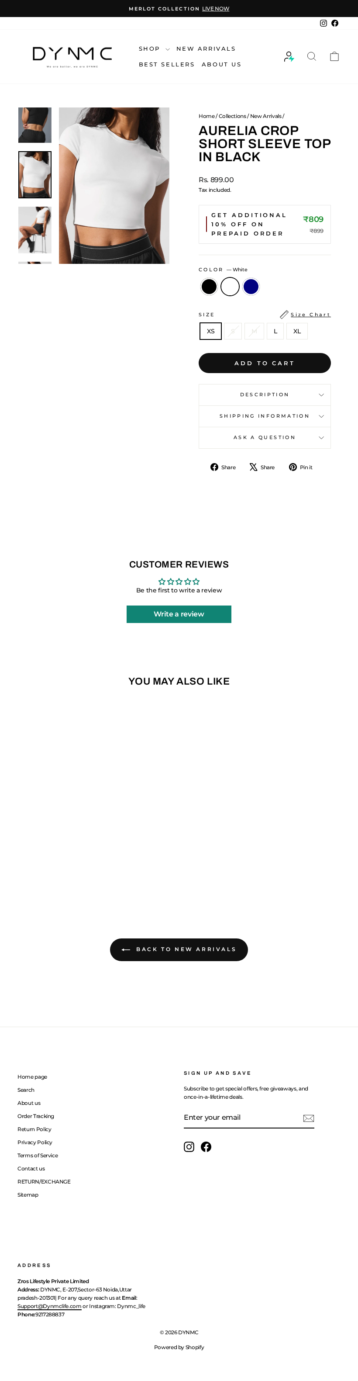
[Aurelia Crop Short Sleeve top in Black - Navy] (66, 865)
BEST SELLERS (167, 64)
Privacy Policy (34, 1142)
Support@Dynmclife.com (49, 1306)
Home (207, 116)
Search (25, 1090)
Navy (251, 286)
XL (296, 331)
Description (265, 394)
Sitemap (27, 1194)
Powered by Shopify (179, 1347)
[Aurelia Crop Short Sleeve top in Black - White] (54, 865)
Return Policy (34, 1129)
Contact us (31, 1168)
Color (223, 270)
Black (209, 286)
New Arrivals (266, 116)
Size (265, 315)
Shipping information (265, 416)
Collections (232, 116)
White (230, 286)
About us (28, 1103)
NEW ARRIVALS (206, 48)
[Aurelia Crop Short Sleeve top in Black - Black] (42, 865)
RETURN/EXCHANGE (44, 1181)
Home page (32, 1076)
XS (210, 331)
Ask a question (265, 437)
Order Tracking (35, 1116)
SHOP (151, 48)
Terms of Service (37, 1155)
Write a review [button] (179, 614)
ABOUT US (222, 64)
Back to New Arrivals (185, 949)
